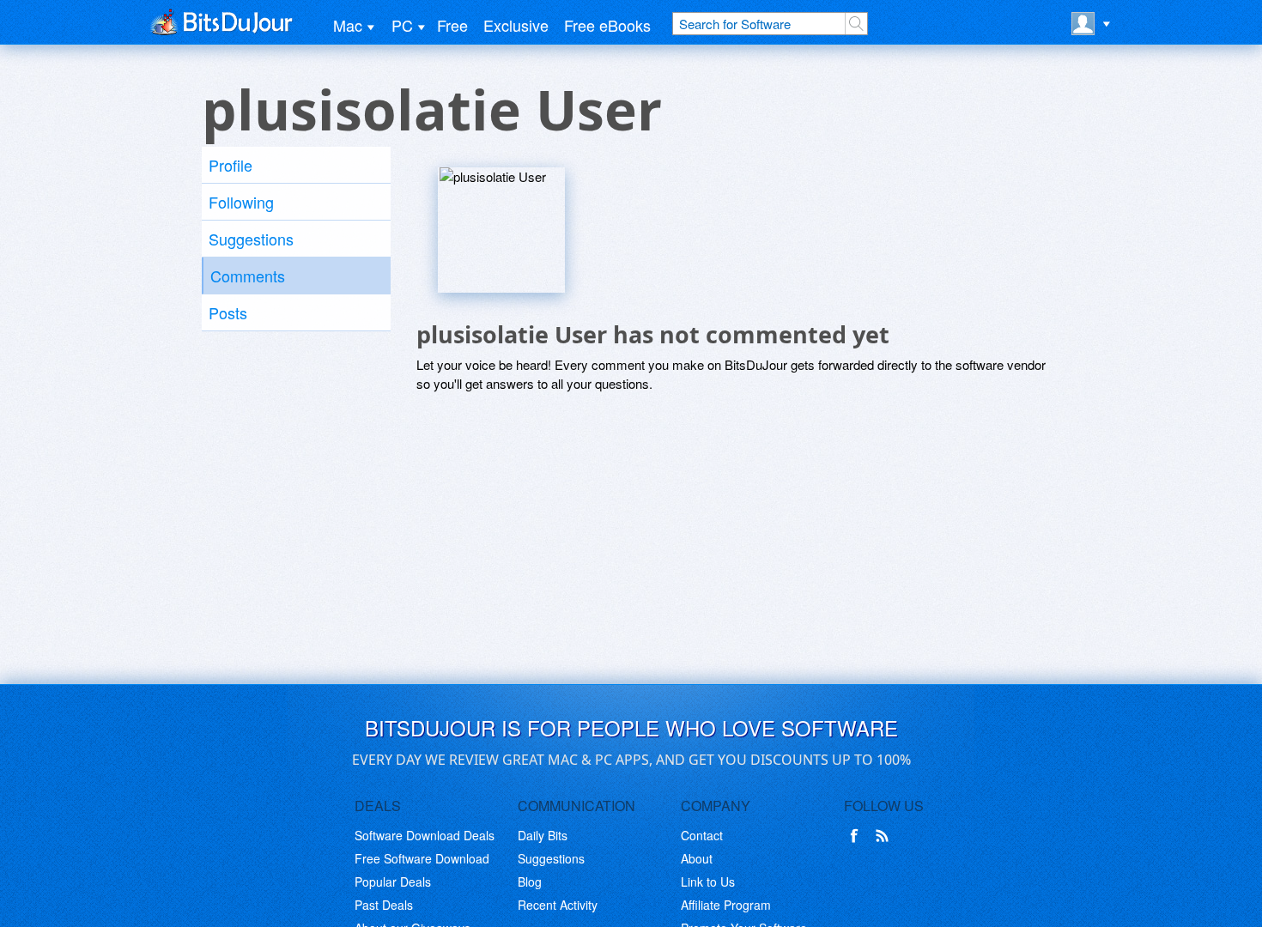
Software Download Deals (424, 835)
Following (241, 202)
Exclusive (516, 25)
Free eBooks (607, 25)
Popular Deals (393, 881)
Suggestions (251, 238)
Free (452, 25)
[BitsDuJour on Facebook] (857, 836)
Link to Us (708, 881)
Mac (347, 25)
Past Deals (384, 904)
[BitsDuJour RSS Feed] (885, 836)
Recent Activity (558, 904)
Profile (230, 165)
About (697, 858)
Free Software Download (422, 858)
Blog (530, 881)
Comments (247, 275)
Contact (702, 835)
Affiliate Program (726, 904)
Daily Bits (542, 835)
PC (402, 25)
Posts (228, 312)
